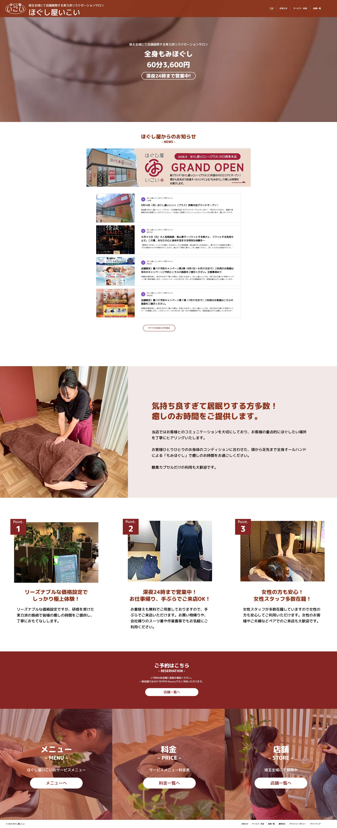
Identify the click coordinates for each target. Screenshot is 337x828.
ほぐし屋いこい (54, 12)
